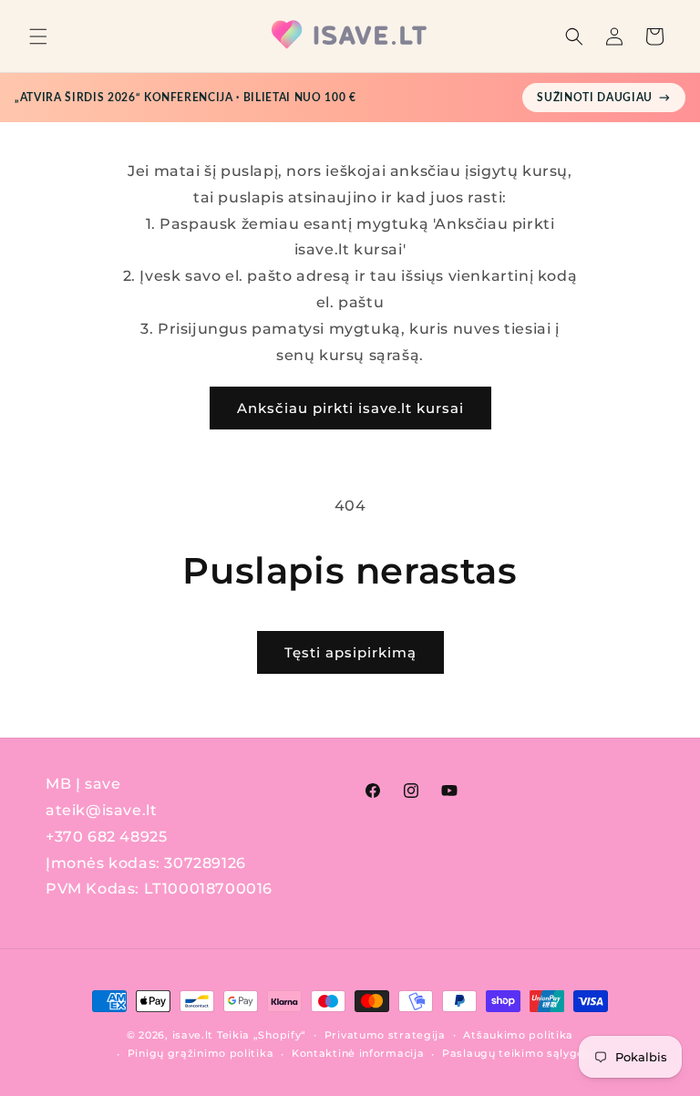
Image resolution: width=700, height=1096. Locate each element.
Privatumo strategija (385, 1035)
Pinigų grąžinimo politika (201, 1053)
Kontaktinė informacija (358, 1053)
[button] (38, 36)
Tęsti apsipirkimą (350, 652)
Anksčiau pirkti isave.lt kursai (350, 408)
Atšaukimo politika (518, 1035)
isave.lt (193, 1035)
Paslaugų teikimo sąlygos (516, 1053)
